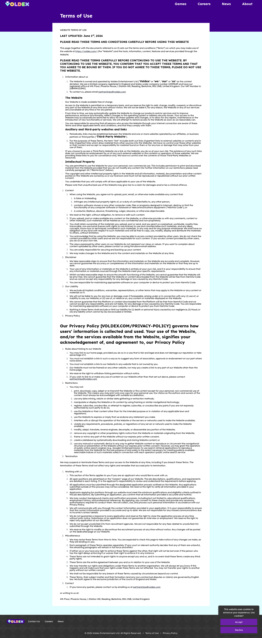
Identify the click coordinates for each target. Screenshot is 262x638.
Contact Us (34, 621)
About (247, 4)
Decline (239, 630)
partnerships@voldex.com (112, 91)
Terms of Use (152, 633)
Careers (204, 4)
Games (180, 4)
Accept (238, 622)
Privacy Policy (170, 633)
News (226, 4)
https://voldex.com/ (86, 51)
